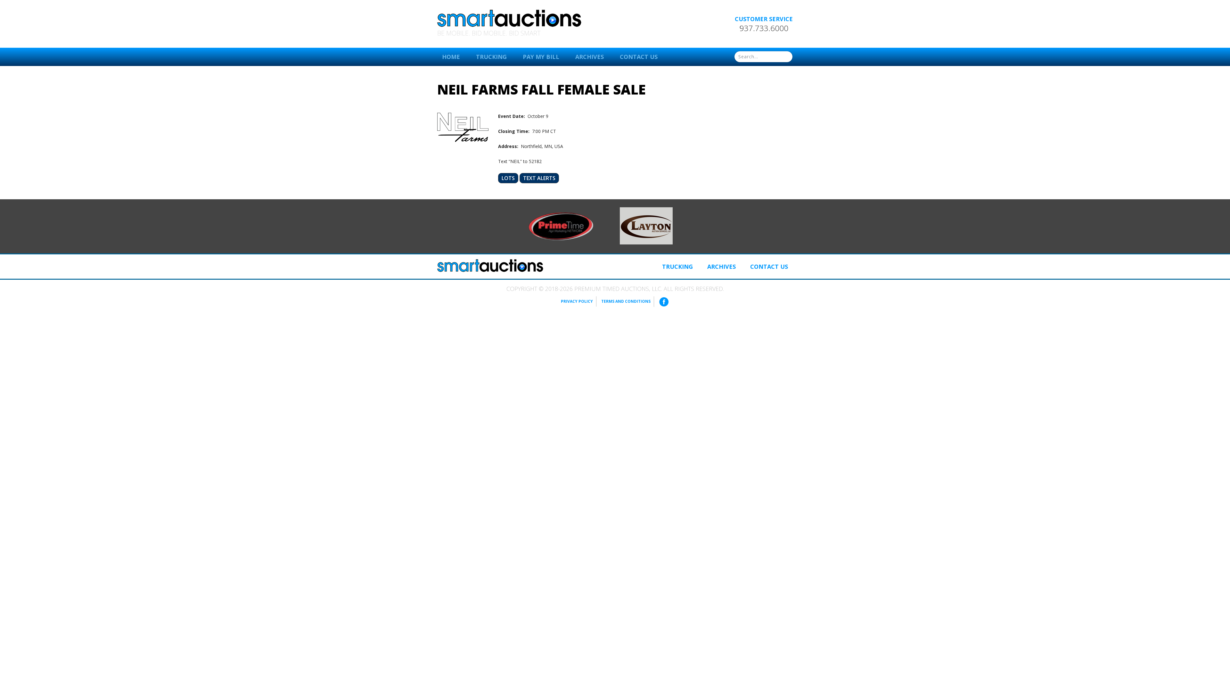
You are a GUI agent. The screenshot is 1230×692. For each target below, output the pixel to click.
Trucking (491, 57)
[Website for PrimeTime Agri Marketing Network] (561, 225)
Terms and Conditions (626, 301)
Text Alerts (539, 178)
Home (451, 57)
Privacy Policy (577, 301)
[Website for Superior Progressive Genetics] (646, 225)
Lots (508, 178)
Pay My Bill (541, 57)
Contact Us (639, 57)
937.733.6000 (764, 28)
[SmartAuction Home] (490, 265)
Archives (589, 57)
